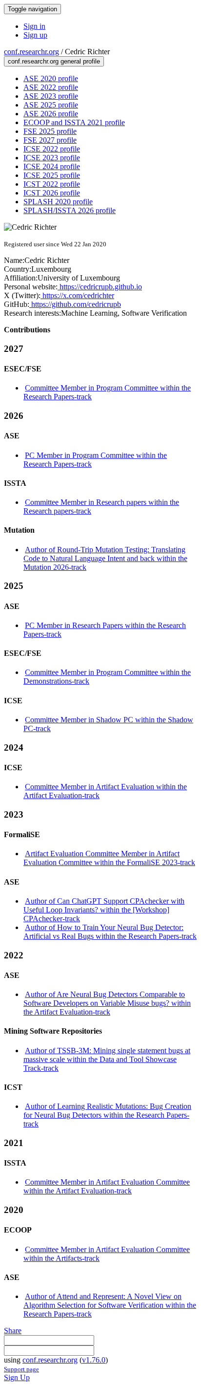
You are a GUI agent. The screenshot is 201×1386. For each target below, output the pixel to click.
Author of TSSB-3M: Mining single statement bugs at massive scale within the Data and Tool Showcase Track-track (106, 1059)
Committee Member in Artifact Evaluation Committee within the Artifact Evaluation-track (106, 1186)
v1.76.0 (93, 1360)
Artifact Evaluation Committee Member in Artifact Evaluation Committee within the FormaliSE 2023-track (109, 857)
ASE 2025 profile (50, 105)
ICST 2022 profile (51, 184)
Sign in (34, 26)
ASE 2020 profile (50, 78)
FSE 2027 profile (50, 140)
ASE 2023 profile (50, 96)
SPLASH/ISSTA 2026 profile (69, 210)
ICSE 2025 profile (51, 175)
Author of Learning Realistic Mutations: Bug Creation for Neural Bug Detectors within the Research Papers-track (107, 1115)
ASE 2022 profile (50, 87)
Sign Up (17, 1377)
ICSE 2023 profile (51, 157)
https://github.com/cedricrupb (75, 304)
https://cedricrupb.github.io (100, 286)
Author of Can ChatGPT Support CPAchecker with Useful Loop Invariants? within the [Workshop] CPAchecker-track (103, 910)
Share (12, 1330)
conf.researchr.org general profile (54, 61)
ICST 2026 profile (51, 193)
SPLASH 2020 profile (58, 201)
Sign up (35, 35)
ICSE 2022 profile (51, 149)
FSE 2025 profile (50, 131)
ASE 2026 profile (50, 113)
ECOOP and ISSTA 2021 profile (74, 122)
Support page (21, 1369)
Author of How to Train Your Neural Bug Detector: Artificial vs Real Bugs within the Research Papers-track (110, 931)
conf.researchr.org (31, 51)
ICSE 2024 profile (51, 166)
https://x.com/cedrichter (77, 295)
